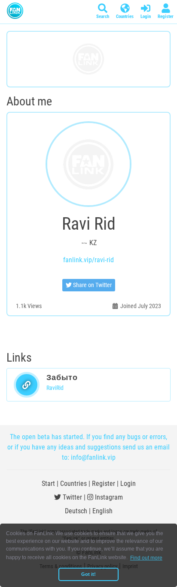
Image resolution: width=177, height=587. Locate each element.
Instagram (108, 497)
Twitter (71, 497)
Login (128, 483)
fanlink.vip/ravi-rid (88, 260)
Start (48, 483)
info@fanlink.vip (93, 457)
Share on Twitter (92, 285)
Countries (73, 483)
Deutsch (76, 511)
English (102, 511)
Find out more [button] (146, 558)
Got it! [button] (88, 574)
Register (103, 483)
